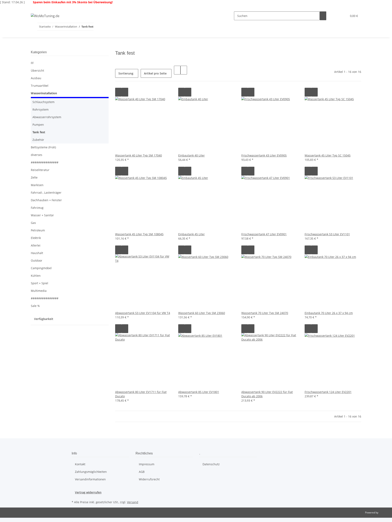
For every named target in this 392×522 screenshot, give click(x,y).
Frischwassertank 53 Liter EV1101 (327, 234)
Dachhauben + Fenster (46, 200)
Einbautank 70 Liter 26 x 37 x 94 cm (329, 313)
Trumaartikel (39, 86)
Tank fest (38, 132)
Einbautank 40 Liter (191, 155)
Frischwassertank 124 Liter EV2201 (328, 392)
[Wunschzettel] (342, 16)
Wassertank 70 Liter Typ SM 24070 (264, 313)
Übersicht (37, 70)
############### (44, 162)
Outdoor (36, 260)
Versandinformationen (90, 479)
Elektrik (36, 238)
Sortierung (125, 73)
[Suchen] (323, 15)
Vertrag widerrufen (88, 492)
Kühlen (36, 276)
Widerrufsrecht (149, 479)
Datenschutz (211, 464)
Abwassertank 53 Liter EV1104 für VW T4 (142, 313)
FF (32, 63)
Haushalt (37, 253)
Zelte (34, 177)
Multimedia (39, 291)
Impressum (146, 464)
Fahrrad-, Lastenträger (46, 192)
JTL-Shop (384, 512)
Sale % (35, 306)
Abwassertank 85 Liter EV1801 (198, 392)
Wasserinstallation (44, 93)
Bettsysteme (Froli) (43, 147)
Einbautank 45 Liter (191, 234)
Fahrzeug (37, 208)
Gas (33, 223)
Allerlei (35, 245)
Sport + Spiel (39, 283)
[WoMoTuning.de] (45, 15)
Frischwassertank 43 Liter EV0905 (264, 155)
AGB (142, 472)
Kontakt (80, 464)
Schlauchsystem (43, 102)
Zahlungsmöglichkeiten (91, 472)
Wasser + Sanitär (42, 215)
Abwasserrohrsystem (46, 117)
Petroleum (38, 230)
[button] (336, 16)
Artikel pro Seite (155, 73)
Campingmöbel (41, 268)
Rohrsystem (40, 109)
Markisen (37, 185)
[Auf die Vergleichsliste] (118, 92)
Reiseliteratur (40, 170)
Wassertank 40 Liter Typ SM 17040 (138, 155)
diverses (36, 155)
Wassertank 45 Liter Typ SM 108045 (139, 234)
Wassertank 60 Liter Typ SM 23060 (201, 313)
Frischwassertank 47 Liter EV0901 (264, 234)
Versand (132, 502)
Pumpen (38, 125)
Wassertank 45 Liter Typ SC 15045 (328, 155)
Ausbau (36, 78)
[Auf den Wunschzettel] (125, 92)
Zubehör (38, 140)
